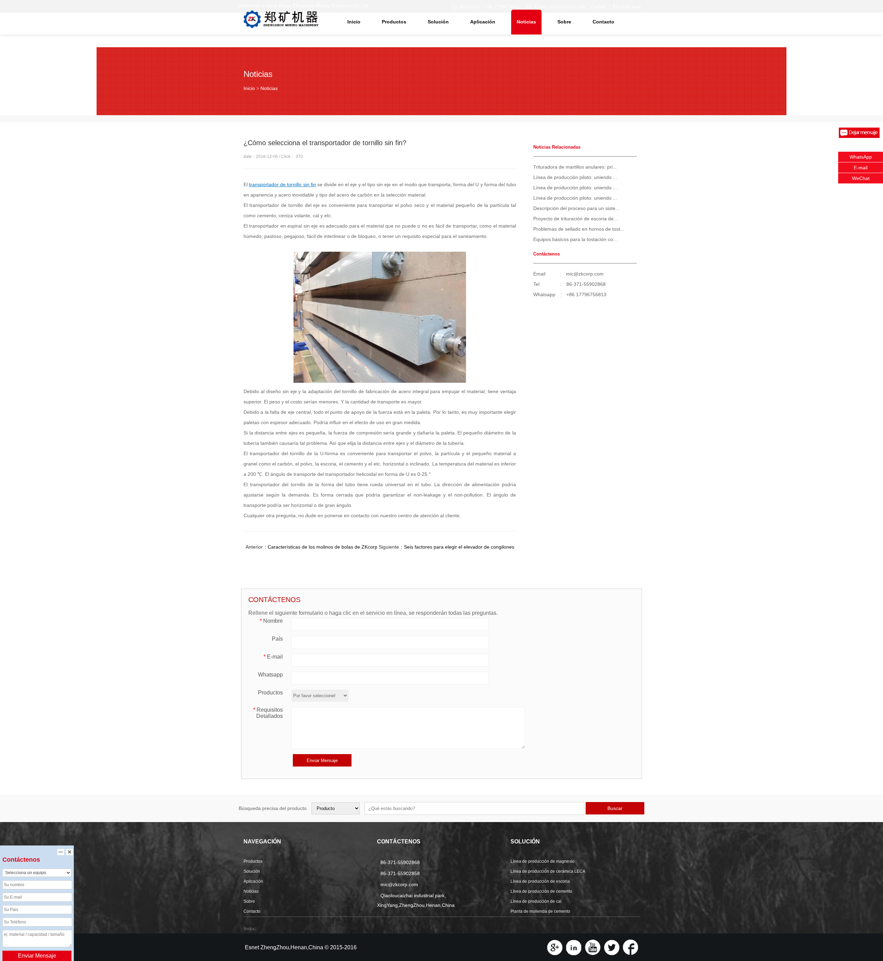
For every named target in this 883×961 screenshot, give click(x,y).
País (277, 639)
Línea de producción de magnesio (542, 861)
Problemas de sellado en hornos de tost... (578, 229)
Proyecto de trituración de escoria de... (575, 218)
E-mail (273, 657)
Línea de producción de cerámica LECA (547, 871)
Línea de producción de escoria (540, 881)
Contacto (603, 21)
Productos (394, 21)
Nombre (271, 621)
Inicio (353, 21)
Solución (438, 21)
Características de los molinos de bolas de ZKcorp (322, 547)
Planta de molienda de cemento (540, 911)
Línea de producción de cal (536, 901)
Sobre (564, 21)
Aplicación (482, 21)
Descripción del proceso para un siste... (576, 208)
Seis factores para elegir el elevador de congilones (459, 547)
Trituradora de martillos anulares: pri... (575, 167)
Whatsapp (270, 675)
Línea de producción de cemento (541, 891)
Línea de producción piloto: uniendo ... (575, 177)
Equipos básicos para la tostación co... (575, 239)
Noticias (526, 21)
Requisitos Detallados (268, 713)
